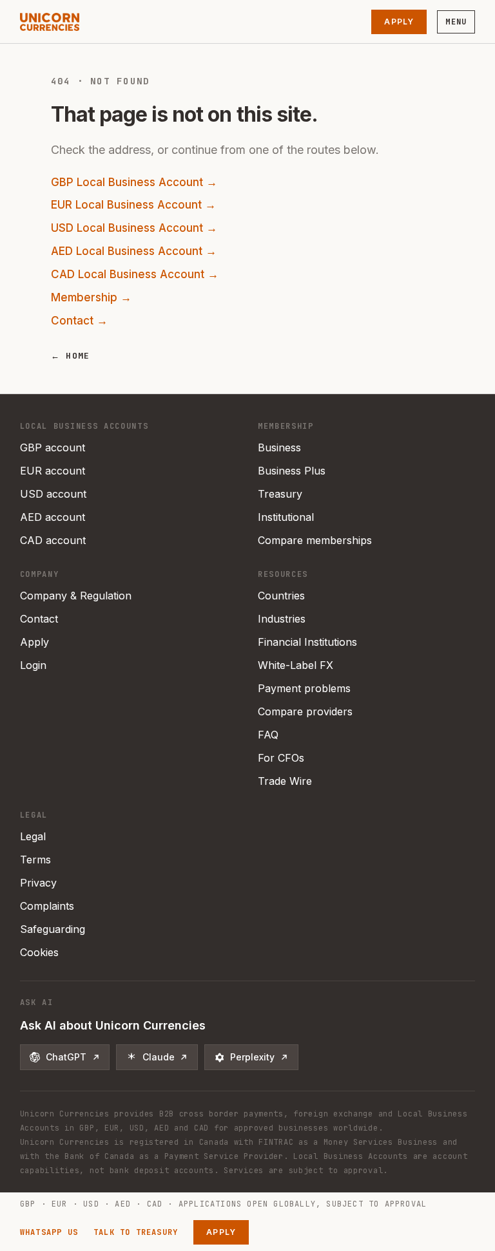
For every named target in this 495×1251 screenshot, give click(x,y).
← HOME (70, 355)
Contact (39, 618)
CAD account (53, 540)
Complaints (47, 905)
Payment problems (304, 688)
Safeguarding (52, 929)
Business (279, 447)
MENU (456, 22)
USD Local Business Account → (134, 227)
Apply (399, 21)
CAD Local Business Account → (134, 274)
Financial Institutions (307, 641)
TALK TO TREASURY (135, 1232)
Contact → (79, 320)
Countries (281, 595)
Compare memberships (315, 540)
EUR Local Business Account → (133, 204)
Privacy (38, 882)
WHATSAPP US (49, 1232)
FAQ (268, 734)
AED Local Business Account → (134, 251)
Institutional (286, 517)
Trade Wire (285, 781)
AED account (52, 517)
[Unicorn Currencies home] (49, 22)
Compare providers (305, 711)
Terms (35, 859)
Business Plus (291, 470)
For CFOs (281, 757)
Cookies (39, 952)
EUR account (52, 470)
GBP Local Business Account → (134, 182)
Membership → (91, 297)
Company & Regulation (75, 595)
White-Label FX (295, 665)
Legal (33, 836)
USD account (53, 493)
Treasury (280, 493)
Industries (282, 618)
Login (33, 665)
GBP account (52, 447)
